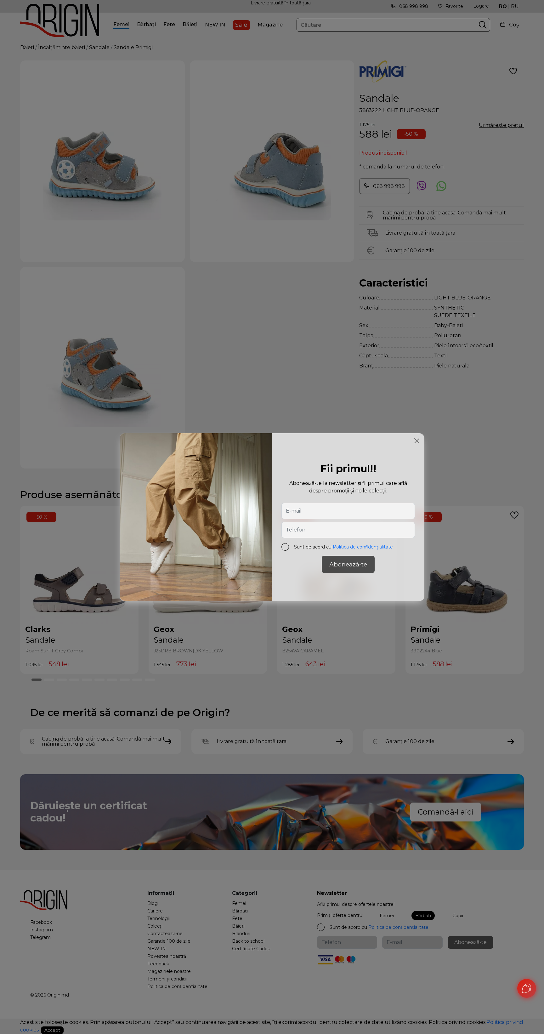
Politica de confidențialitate (363, 546)
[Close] (417, 441)
